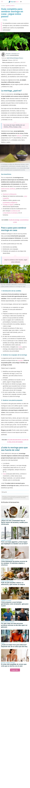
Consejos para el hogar (7, 519)
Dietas (2, 643)
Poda (4, 474)
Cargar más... (15, 670)
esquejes (20, 360)
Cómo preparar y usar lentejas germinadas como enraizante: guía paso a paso (14, 604)
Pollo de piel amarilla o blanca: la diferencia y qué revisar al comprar (13, 583)
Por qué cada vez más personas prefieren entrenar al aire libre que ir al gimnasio (14, 625)
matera (20, 347)
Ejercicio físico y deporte (7, 621)
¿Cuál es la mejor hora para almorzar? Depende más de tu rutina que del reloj (14, 645)
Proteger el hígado (8, 204)
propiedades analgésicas (10, 202)
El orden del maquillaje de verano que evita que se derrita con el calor (14, 665)
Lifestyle (3, 5)
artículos (19, 135)
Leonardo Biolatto (14, 55)
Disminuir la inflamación (9, 194)
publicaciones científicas (8, 188)
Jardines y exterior (10, 5)
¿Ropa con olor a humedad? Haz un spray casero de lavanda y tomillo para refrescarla (14, 522)
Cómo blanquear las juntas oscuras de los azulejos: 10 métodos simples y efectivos (14, 563)
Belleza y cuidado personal (8, 662)
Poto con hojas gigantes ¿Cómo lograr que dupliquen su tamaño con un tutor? (14, 542)
